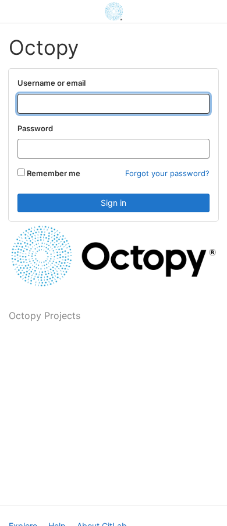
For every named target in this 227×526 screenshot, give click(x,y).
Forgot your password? (167, 173)
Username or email (51, 82)
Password (35, 128)
